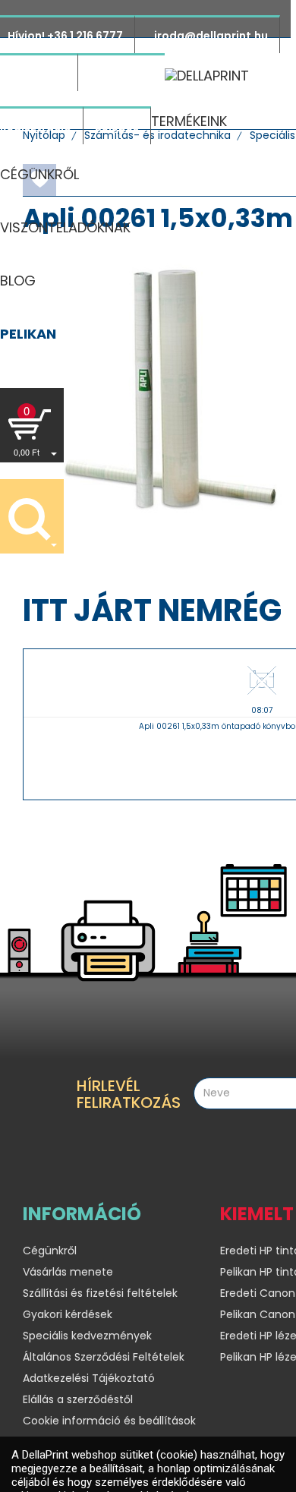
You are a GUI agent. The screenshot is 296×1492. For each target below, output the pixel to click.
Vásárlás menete (68, 1271)
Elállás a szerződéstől (78, 1399)
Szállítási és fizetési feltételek (100, 1293)
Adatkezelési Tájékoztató (89, 1378)
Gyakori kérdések (67, 1314)
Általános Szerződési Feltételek (103, 1356)
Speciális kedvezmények (87, 1335)
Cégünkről (50, 1250)
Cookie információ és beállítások (109, 1420)
